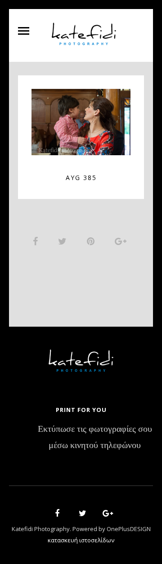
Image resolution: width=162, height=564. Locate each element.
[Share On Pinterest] (92, 241)
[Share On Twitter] (64, 241)
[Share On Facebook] (37, 241)
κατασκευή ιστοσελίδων (81, 540)
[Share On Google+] (122, 241)
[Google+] (104, 515)
